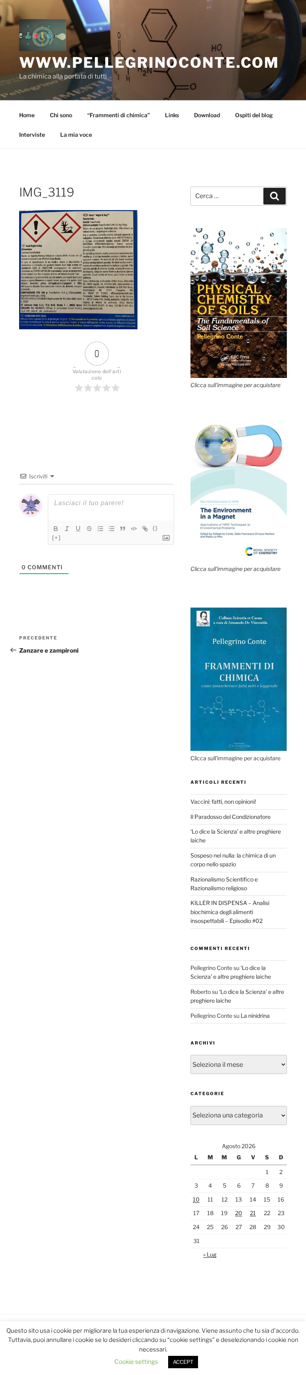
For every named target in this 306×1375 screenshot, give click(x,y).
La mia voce (76, 134)
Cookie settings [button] (136, 1361)
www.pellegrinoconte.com (149, 62)
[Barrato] (89, 528)
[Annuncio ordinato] (100, 528)
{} (155, 528)
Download (207, 115)
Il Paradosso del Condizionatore (230, 816)
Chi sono (61, 115)
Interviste (32, 134)
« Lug (209, 1254)
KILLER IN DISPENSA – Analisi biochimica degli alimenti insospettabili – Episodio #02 (229, 911)
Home (27, 115)
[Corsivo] (67, 528)
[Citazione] (122, 528)
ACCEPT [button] (183, 1362)
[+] (56, 538)
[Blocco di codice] (133, 528)
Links (172, 115)
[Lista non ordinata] (111, 528)
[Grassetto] (55, 528)
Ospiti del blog (254, 115)
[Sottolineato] (78, 528)
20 (238, 1213)
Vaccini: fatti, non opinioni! (223, 801)
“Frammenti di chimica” (118, 115)
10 (196, 1199)
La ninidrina (255, 1015)
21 (253, 1213)
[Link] (145, 528)
